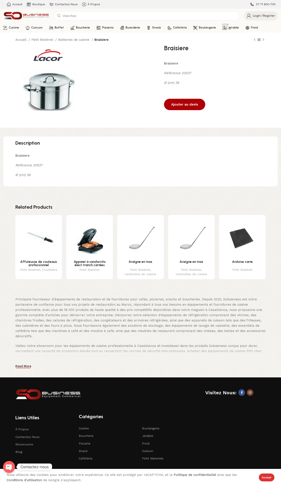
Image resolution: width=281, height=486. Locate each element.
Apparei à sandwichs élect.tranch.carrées (90, 263)
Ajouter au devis (184, 104)
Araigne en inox (140, 262)
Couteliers (49, 269)
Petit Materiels (153, 458)
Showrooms (24, 444)
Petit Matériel (42, 40)
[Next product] (263, 40)
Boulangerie (150, 428)
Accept (266, 477)
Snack (83, 451)
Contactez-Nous (27, 437)
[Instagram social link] (250, 392)
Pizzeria (84, 443)
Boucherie (86, 436)
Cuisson (147, 451)
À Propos (22, 429)
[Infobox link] (263, 4)
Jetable (147, 436)
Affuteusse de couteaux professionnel (38, 263)
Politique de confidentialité (195, 475)
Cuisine (84, 428)
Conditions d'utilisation (24, 480)
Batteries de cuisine (74, 40)
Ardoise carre (242, 262)
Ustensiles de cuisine (140, 274)
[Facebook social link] (241, 392)
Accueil (21, 40)
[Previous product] (254, 40)
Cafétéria (85, 458)
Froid (146, 443)
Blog (18, 452)
